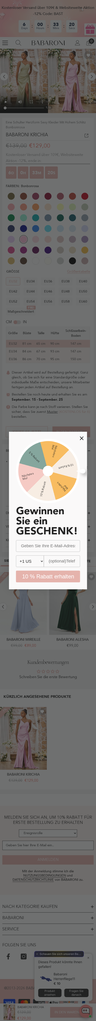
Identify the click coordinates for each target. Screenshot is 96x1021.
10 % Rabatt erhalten (48, 576)
